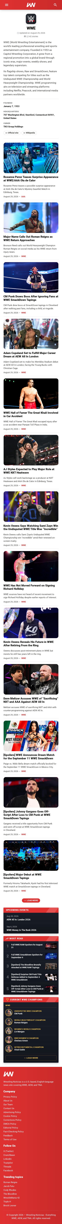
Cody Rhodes (9, 1190)
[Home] (8, 1074)
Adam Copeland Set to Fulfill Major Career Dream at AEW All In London (29, 354)
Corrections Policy (12, 1120)
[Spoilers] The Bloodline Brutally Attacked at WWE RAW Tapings (26, 966)
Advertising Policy (12, 1112)
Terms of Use (9, 1139)
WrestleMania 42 (11, 1197)
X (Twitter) (8, 1151)
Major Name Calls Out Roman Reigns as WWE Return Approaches (28, 238)
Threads (7, 1166)
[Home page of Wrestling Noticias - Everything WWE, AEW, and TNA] (31, 5)
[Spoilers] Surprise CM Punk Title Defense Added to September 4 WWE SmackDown (26, 977)
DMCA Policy (9, 1124)
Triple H (7, 1201)
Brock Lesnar (9, 1205)
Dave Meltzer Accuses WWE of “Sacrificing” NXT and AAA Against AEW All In (30, 700)
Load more (32, 900)
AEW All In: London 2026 (18, 919)
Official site (13, 133)
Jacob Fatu (8, 1186)
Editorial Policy (10, 1127)
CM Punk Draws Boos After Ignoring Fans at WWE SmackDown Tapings (30, 298)
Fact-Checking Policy (13, 1131)
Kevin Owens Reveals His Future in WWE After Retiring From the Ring (28, 643)
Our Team (8, 1104)
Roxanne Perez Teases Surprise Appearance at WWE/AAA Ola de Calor (30, 178)
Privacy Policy (10, 1097)
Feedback (8, 1135)
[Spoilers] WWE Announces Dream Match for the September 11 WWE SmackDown (29, 756)
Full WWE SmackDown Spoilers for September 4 (27, 956)
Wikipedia (30, 133)
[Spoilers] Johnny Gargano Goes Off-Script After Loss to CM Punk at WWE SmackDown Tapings (26, 815)
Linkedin (7, 1159)
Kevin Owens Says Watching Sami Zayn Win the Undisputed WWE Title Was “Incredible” (30, 527)
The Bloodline (10, 1194)
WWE (23, 256)
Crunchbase (9, 1155)
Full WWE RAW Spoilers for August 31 (27, 946)
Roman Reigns (10, 1182)
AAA (23, 196)
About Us (7, 1100)
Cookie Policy (10, 1116)
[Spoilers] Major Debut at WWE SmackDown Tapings (22, 876)
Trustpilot (8, 1163)
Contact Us (8, 1108)
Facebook (8, 1170)
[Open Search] (55, 5)
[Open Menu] (6, 5)
